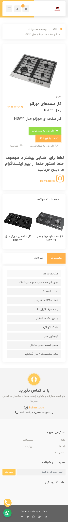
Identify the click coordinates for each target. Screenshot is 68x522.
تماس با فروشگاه (48, 138)
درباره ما (28, 446)
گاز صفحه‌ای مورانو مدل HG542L (18, 238)
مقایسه (14, 146)
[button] (25, 8)
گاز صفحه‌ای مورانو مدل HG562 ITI (50, 238)
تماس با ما (60, 453)
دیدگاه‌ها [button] (38, 258)
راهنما (62, 446)
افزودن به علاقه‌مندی (42, 146)
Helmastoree (48, 181)
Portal (24, 511)
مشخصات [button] (56, 258)
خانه (63, 440)
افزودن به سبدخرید (43, 131)
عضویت (9, 472)
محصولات (28, 440)
